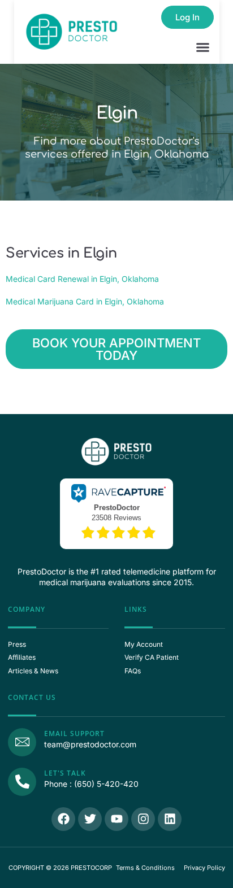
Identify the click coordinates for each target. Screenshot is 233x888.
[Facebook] (63, 819)
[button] (203, 47)
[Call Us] (22, 782)
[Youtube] (116, 819)
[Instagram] (143, 819)
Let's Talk (65, 773)
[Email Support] (22, 742)
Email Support (74, 733)
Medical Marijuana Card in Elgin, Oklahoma (85, 301)
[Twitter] (90, 819)
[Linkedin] (170, 819)
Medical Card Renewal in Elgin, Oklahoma (82, 279)
